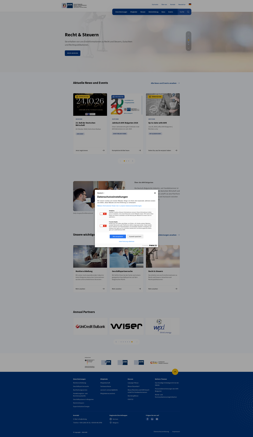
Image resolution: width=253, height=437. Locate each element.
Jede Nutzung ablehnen (126, 241)
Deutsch (100, 193)
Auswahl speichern (135, 236)
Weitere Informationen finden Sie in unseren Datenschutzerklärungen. (119, 206)
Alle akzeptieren (118, 236)
